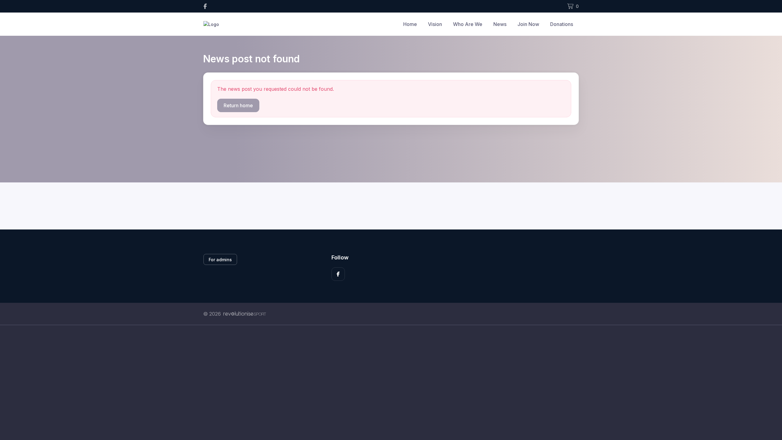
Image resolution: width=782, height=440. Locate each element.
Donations (561, 24)
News (499, 24)
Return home (238, 105)
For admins (220, 259)
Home (410, 24)
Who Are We (467, 24)
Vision (435, 24)
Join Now (528, 24)
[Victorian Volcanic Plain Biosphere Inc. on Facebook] (205, 6)
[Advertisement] (386, 382)
